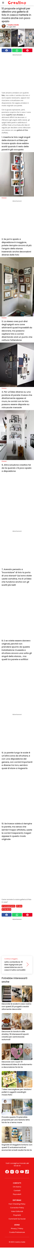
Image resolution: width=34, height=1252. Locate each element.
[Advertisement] (17, 72)
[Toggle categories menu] (3, 2)
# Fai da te (6, 909)
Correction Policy (17, 1208)
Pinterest (4, 197)
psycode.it (17, 1194)
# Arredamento (8, 906)
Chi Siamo (17, 1187)
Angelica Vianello (13, 25)
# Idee (19, 906)
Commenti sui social (17, 1219)
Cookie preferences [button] (17, 1232)
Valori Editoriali (17, 1211)
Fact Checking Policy (17, 1204)
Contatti (17, 1190)
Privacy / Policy (17, 1228)
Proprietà (17, 1215)
